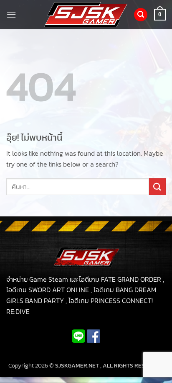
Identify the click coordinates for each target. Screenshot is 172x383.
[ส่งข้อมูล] (157, 186)
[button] (11, 14)
